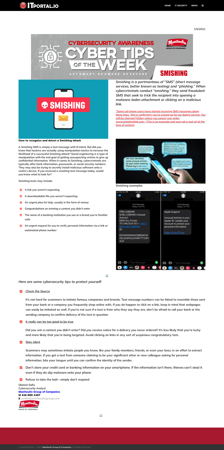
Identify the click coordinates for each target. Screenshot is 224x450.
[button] (202, 5)
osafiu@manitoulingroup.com (40, 398)
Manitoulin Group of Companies (56, 447)
